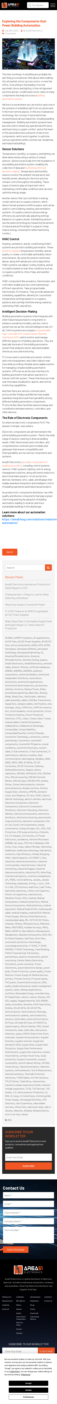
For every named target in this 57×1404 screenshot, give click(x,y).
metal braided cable (14, 920)
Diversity (23, 791)
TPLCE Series (12, 1081)
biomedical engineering (16, 692)
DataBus (39, 758)
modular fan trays (32, 927)
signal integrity (12, 1026)
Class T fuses (43, 718)
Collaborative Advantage (31, 725)
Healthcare (10, 850)
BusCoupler (30, 696)
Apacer (43, 659)
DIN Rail (21, 773)
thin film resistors (39, 1077)
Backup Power (31, 689)
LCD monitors (21, 887)
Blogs (32, 1305)
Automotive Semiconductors (19, 685)
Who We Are (20, 1301)
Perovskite (10, 964)
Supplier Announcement (27, 1037)
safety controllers (13, 1004)
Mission (18, 1305)
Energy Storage (26, 828)
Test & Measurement (41, 1070)
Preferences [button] (25, 1375)
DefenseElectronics (14, 769)
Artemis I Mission (20, 667)
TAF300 (45, 1063)
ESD (43, 828)
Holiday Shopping (40, 854)
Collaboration (11, 725)
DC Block (28, 762)
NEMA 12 (16, 931)
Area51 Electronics (14, 663)
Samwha (28, 1004)
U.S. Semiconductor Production (28, 1092)
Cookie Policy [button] (14, 1372)
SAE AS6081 (42, 1000)
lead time (33, 887)
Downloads (34, 1313)
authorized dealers (28, 674)
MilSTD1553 (17, 927)
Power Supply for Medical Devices (31, 975)
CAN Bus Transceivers (39, 700)
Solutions (9, 1033)
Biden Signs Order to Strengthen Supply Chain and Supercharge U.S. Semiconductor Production (28, 625)
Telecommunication (29, 1066)
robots (33, 997)
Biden (43, 689)
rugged (13, 1000)
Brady (8, 696)
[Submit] (48, 567)
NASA (8, 931)
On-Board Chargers (14, 938)
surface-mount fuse (29, 1055)
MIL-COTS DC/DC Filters (36, 920)
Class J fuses (29, 718)
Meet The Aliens (19, 1324)
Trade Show (25, 1081)
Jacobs (36, 879)
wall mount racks (35, 1106)
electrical (46, 799)
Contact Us (48, 1301)
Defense (39, 766)
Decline (28, 1390)
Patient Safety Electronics (30, 960)
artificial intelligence (40, 667)
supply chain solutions (30, 1052)
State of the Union (39, 1033)
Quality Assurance (21, 986)
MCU (25, 898)
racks (16, 989)
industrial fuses (27, 865)
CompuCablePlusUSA (15, 733)
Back (10, 552)
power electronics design (30, 967)
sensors (9, 1019)
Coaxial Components (30, 722)
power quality (36, 971)
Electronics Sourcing (27, 817)
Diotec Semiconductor (24, 784)
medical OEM (35, 912)
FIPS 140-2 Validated (34, 843)
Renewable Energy (24, 993)
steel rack (10, 1037)
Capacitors (10, 703)
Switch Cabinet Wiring (29, 1063)
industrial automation (26, 861)
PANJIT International (15, 953)
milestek (9, 923)
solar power (40, 1030)
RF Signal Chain (12, 997)
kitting (32, 883)
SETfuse (9, 1022)
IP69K (12, 879)
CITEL (19, 718)
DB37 (14, 762)
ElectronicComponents (25, 813)
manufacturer (35, 894)
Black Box (34, 692)
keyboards (23, 883)
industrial (9, 861)
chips (18, 707)
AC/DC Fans (11, 641)
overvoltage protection (16, 945)
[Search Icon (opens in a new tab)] (29, 4)
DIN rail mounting (19, 777)
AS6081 (8, 670)
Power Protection (20, 971)
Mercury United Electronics (33, 916)
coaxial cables (12, 722)
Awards (18, 1309)
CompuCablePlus (27, 729)
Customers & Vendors (34, 1318)
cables (24, 700)
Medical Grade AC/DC (27, 909)
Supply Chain (28, 1044)
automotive (11, 681)
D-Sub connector (20, 751)
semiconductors (38, 1015)
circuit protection (35, 711)
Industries (5, 1305)
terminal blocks (22, 1070)
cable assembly (12, 700)
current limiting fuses (27, 747)
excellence (23, 839)
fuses (21, 846)
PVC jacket (10, 982)
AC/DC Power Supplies (29, 641)
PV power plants (39, 978)
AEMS (47, 645)
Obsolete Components (30, 934)
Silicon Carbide (28, 1026)
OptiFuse (29, 938)
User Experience (24, 1103)
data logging (28, 758)
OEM (44, 934)
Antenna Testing (31, 659)
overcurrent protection (16, 942)
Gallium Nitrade (32, 846)
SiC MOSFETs (39, 1022)
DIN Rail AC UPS (34, 773)
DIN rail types (19, 780)
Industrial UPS (32, 872)
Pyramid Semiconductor (29, 982)
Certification (40, 703)
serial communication (37, 1019)
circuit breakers (17, 711)
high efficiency (24, 854)
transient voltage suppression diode (22, 1084)
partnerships (11, 956)
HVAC (8, 857)
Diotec (8, 784)
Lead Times (45, 887)
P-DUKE (33, 945)
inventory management (39, 876)
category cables (25, 703)
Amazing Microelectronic (17, 656)
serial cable (19, 1019)
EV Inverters (28, 835)
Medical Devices (34, 905)
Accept (28, 1383)
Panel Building (42, 949)
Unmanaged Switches (30, 1099)
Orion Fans (40, 938)
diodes (44, 780)
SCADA (8, 1008)
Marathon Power (13, 898)
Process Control (22, 978)
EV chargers (15, 835)
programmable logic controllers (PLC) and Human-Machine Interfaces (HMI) (26, 334)
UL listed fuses (27, 1095)
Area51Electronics (33, 663)
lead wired (10, 890)
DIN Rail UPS (33, 780)
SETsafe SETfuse (23, 1022)
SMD (38, 1026)
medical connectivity (29, 901)
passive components (29, 956)
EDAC (38, 795)
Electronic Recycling (27, 810)
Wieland (28, 1110)
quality (8, 986)
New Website (28, 931)
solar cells (29, 1030)
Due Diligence (18, 795)
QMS (44, 982)
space (19, 1033)
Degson (29, 769)
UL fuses (14, 1095)
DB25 (7, 762)
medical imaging (19, 912)
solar (20, 1030)
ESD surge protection (27, 832)
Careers (19, 1329)
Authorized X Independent (21, 1318)
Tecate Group (11, 1066)
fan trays (18, 843)
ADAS (34, 645)
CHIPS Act (27, 707)
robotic (24, 997)
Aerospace (10, 648)
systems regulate (11, 250)
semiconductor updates (16, 1015)
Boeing (43, 692)
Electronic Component (16, 802)
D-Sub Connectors (38, 751)
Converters (24, 740)
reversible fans (42, 993)
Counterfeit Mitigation (29, 744)
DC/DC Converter (25, 766)
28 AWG (9, 637)
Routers (42, 997)
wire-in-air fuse (12, 1114)
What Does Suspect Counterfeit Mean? (25, 604)
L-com (40, 883)
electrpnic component (33, 821)
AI (42, 652)
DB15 (47, 758)
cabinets (41, 696)
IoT (6, 879)
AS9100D (27, 670)
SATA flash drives (41, 1004)
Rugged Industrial (26, 1000)
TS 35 (28, 1088)
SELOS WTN (19, 1008)
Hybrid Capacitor (20, 857)
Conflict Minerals (35, 733)
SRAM (26, 1033)
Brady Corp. (17, 696)
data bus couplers (28, 755)
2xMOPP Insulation (23, 637)
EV (6, 835)
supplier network (23, 1041)
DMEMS (32, 791)
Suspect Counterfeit (27, 1059)
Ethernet (43, 832)
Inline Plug (45, 872)
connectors (34, 736)
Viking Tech (20, 1106)
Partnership (33, 953)
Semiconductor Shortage (33, 1011)
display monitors (31, 788)
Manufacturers (7, 1301)
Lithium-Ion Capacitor (38, 890)
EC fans (30, 795)
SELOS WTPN (33, 1008)
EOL (38, 828)
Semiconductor (12, 1011)
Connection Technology (16, 736)
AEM (40, 645)
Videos (32, 1309)
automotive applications (30, 681)
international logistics (15, 876)
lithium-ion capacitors (16, 894)
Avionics (18, 689)
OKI (49, 934)
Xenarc (24, 1114)
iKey (44, 857)
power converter (25, 964)
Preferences (28, 1397)
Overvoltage (34, 942)
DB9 (20, 762)
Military (18, 923)
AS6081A (17, 670)
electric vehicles (33, 799)
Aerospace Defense (26, 648)
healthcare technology (27, 850)
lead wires (21, 890)
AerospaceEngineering (28, 652)
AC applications (41, 637)
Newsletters (34, 1301)
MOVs (45, 927)
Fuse (14, 846)
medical (32, 898)
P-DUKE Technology (24, 949)
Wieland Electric (41, 1110)
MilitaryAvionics (31, 923)
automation (35, 678)
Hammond (46, 846)
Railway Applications (30, 989)
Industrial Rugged (26, 868)
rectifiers (9, 993)
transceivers (39, 1081)
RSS (9, 1120)
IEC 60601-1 (34, 857)
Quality (18, 1313)
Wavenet (18, 1110)
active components (20, 645)
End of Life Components (25, 824)
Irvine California (24, 879)
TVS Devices (38, 1088)
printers (9, 978)
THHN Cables (23, 1077)
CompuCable (11, 729)
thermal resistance (14, 1073)
